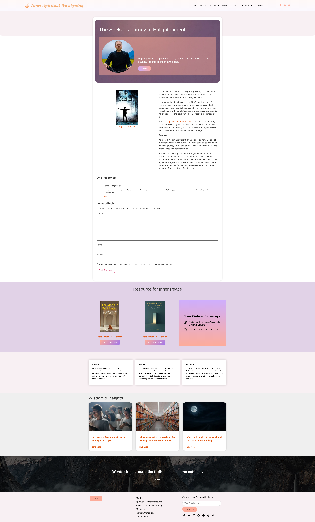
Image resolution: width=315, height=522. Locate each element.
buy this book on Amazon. (179, 121)
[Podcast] (208, 516)
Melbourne (141, 509)
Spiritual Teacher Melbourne (149, 501)
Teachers (213, 5)
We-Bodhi (225, 5)
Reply (106, 196)
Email (100, 255)
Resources (246, 5)
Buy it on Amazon (127, 126)
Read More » (97, 447)
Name (100, 245)
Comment (102, 213)
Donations (259, 5)
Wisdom (235, 5)
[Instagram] (289, 5)
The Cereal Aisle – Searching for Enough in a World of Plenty (157, 439)
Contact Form (142, 516)
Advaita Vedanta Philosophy (149, 505)
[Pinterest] (198, 516)
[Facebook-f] (280, 5)
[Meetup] (213, 516)
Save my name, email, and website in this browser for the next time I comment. (136, 264)
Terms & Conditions (145, 513)
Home (194, 5)
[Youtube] (285, 5)
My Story (203, 5)
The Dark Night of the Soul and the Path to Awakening (204, 439)
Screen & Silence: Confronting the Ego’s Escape (109, 439)
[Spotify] (203, 516)
